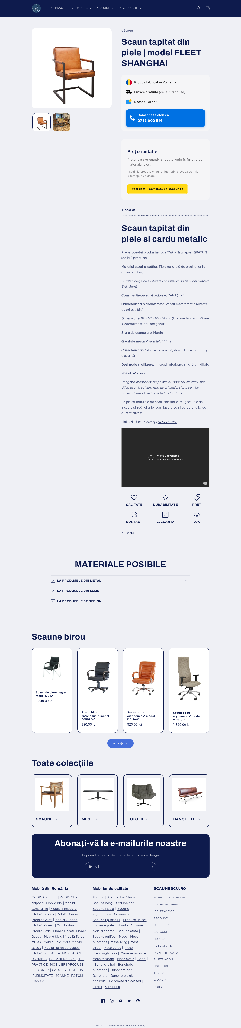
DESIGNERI (41, 970)
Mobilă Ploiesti (43, 925)
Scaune (98, 897)
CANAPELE (41, 981)
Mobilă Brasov (43, 914)
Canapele (112, 987)
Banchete (100, 975)
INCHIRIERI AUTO (166, 952)
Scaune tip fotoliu (106, 920)
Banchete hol (104, 964)
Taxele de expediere (150, 216)
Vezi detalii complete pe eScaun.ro (157, 189)
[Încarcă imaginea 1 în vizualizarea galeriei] (41, 122)
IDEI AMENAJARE (62, 959)
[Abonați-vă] (151, 866)
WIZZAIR (160, 980)
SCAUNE (44, 819)
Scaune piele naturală (111, 925)
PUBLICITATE (42, 975)
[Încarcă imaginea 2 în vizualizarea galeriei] (61, 122)
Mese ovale (125, 959)
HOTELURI (161, 966)
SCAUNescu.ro (114, 1026)
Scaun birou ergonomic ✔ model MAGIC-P (187, 716)
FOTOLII (135, 819)
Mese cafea (112, 948)
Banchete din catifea (125, 981)
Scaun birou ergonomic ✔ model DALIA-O (141, 716)
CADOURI (59, 970)
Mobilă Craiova (67, 914)
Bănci (141, 959)
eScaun (139, 373)
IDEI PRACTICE (164, 911)
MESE (87, 819)
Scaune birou (124, 914)
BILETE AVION (163, 959)
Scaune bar (125, 903)
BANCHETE (184, 819)
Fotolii (97, 987)
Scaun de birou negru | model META (51, 694)
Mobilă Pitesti (63, 931)
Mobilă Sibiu (53, 936)
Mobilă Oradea (66, 920)
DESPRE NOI (167, 422)
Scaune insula (103, 909)
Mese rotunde (103, 959)
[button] (60, 8)
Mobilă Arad (41, 931)
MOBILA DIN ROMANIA (169, 897)
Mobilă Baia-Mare (56, 942)
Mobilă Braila (66, 925)
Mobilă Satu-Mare (46, 953)
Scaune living (103, 903)
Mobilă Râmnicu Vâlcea (62, 948)
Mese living (119, 942)
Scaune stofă (128, 931)
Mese (123, 936)
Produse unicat (135, 920)
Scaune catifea (104, 936)
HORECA (76, 970)
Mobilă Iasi (54, 903)
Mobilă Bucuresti (44, 897)
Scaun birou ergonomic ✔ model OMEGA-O (95, 716)
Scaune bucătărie (121, 897)
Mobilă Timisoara (63, 909)
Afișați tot (120, 743)
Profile (158, 986)
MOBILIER (57, 964)
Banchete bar (121, 970)
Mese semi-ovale (133, 953)
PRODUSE (75, 964)
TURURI (159, 973)
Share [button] (130, 533)
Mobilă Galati (42, 920)
